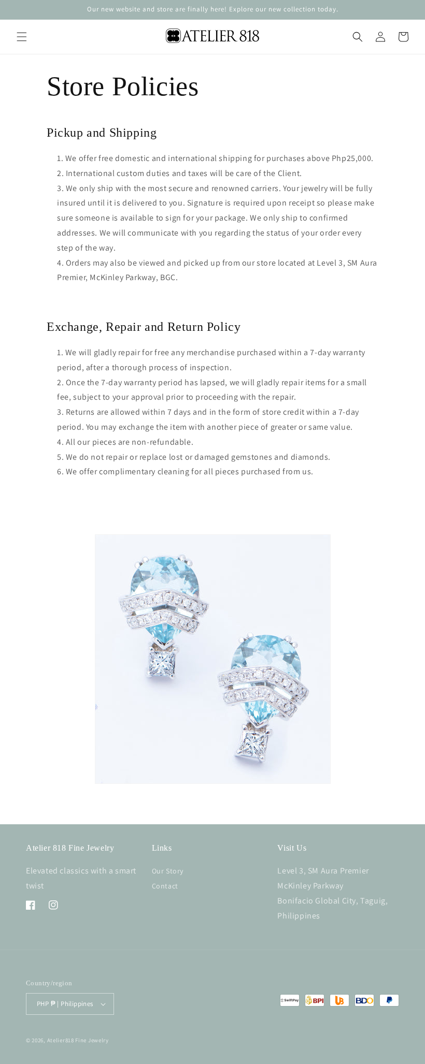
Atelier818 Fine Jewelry (78, 1040)
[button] (21, 36)
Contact (165, 886)
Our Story (167, 871)
